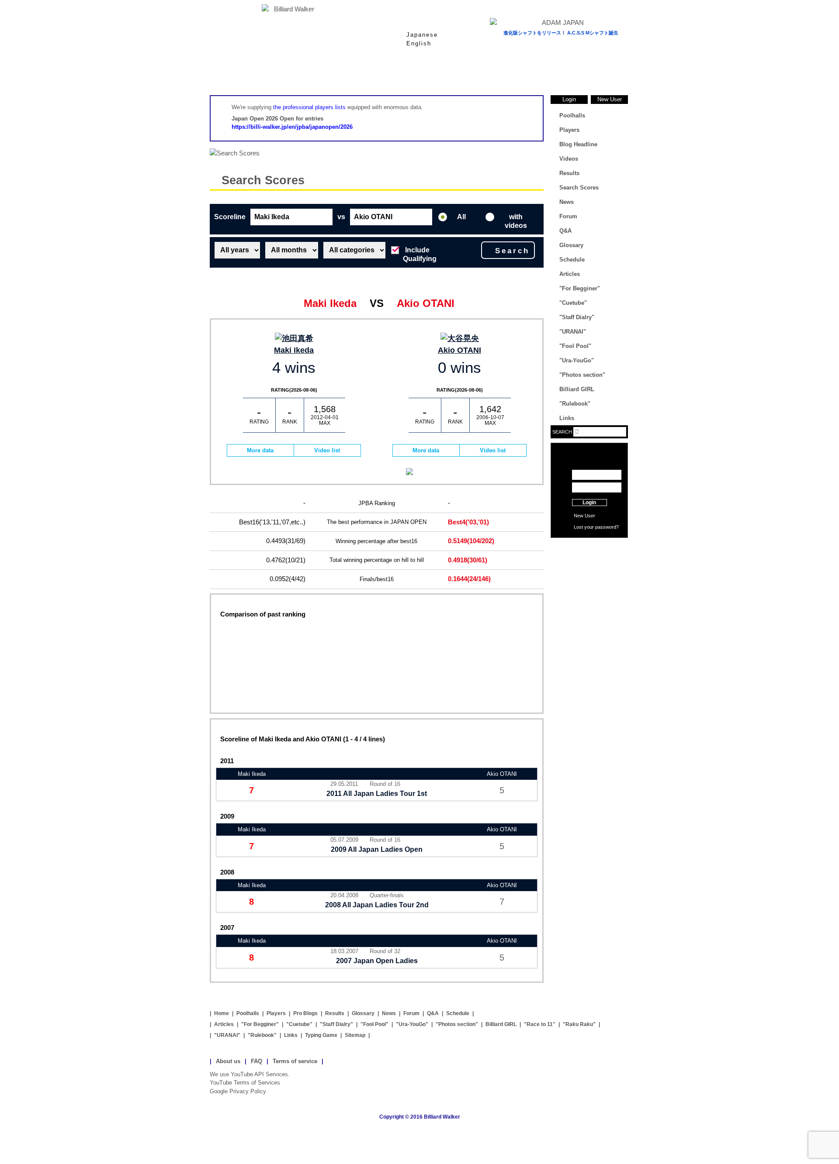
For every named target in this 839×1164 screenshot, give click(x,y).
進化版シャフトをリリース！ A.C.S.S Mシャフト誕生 (560, 32)
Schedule (572, 259)
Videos (568, 158)
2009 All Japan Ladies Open (377, 849)
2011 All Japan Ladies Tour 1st (376, 793)
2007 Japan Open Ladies (377, 960)
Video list (327, 450)
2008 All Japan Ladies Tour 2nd (377, 905)
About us (228, 1061)
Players (385, 73)
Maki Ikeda (294, 350)
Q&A (565, 230)
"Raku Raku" (579, 1024)
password (605, 527)
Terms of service (295, 1061)
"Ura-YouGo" (576, 360)
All (461, 216)
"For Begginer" (579, 288)
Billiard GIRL (576, 389)
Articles (569, 274)
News (594, 73)
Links (566, 418)
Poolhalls (315, 73)
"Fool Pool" (575, 346)
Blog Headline (578, 144)
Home (245, 73)
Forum (568, 216)
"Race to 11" (539, 1024)
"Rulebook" (574, 403)
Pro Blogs (305, 1013)
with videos (516, 219)
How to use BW (589, 548)
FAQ (256, 1061)
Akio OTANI (459, 350)
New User (609, 99)
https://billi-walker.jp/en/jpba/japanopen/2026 (292, 127)
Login (569, 99)
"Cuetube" (573, 303)
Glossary (524, 73)
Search (512, 251)
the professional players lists (309, 107)
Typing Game (321, 1035)
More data (260, 450)
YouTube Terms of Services (245, 1082)
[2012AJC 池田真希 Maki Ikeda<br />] (294, 338)
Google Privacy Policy (238, 1091)
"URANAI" (572, 331)
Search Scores (263, 180)
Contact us (589, 561)
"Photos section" (582, 375)
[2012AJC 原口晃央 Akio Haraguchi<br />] (459, 338)
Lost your (584, 527)
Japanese (422, 34)
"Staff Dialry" (576, 317)
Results (454, 73)
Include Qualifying (420, 252)
